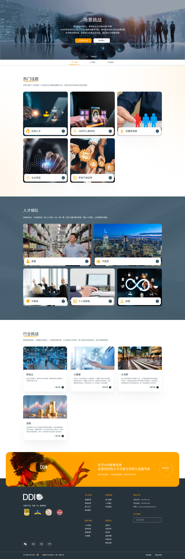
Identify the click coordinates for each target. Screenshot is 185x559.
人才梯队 (108, 503)
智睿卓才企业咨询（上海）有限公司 (53, 555)
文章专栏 (108, 529)
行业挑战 (108, 507)
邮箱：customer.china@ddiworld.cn (144, 507)
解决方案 (88, 521)
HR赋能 (87, 536)
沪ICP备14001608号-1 (29, 555)
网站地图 (148, 555)
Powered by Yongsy (74, 555)
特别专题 (108, 543)
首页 (87, 56)
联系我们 (102, 40)
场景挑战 (94, 56)
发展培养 (88, 532)
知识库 (107, 532)
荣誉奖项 (88, 503)
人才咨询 (88, 525)
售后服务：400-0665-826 (141, 503)
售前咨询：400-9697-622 (141, 500)
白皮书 (107, 525)
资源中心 (108, 521)
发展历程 (88, 500)
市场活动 (108, 539)
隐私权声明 (158, 555)
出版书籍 (108, 536)
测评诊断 (88, 529)
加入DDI (88, 507)
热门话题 (108, 500)
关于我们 (88, 495)
